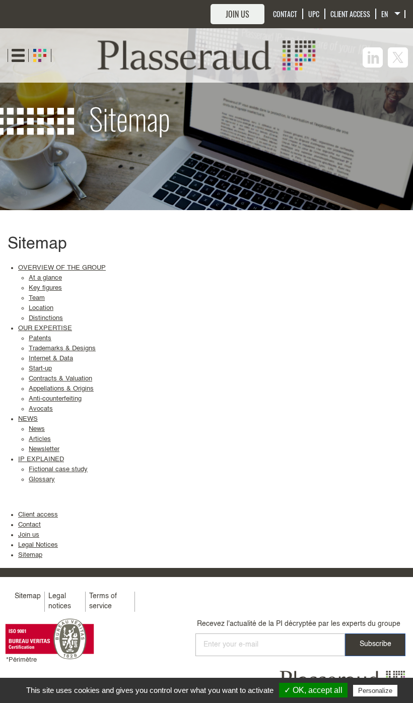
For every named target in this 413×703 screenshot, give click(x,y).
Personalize (375, 690)
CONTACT (285, 14)
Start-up (40, 368)
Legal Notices (38, 545)
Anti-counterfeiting (55, 399)
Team (37, 298)
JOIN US (237, 14)
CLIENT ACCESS (350, 14)
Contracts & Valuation (60, 378)
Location (41, 308)
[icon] (372, 57)
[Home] (206, 55)
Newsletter (44, 449)
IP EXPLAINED (41, 459)
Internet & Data (51, 358)
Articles (40, 439)
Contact (29, 525)
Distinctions (46, 318)
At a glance (45, 278)
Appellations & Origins (61, 389)
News (37, 429)
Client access (38, 515)
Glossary (42, 479)
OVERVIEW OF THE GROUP (62, 268)
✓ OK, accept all (313, 690)
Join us (28, 535)
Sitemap (30, 555)
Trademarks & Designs (62, 348)
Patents (40, 338)
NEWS (28, 419)
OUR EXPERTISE (45, 328)
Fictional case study (58, 469)
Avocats (41, 409)
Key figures (45, 288)
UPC (313, 14)
